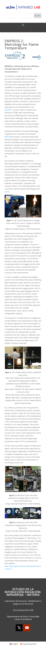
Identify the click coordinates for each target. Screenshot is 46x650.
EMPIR (7, 137)
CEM (7, 192)
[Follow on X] (19, 627)
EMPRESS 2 (9, 110)
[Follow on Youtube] (26, 627)
